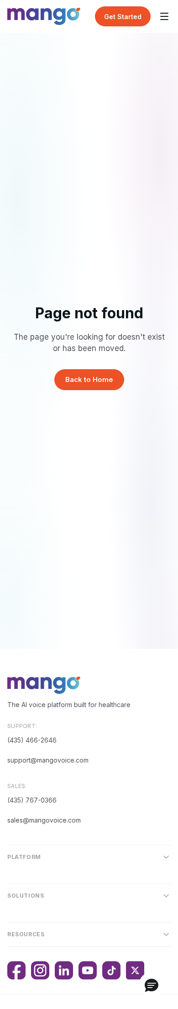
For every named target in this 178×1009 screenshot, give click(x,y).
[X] (135, 970)
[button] (151, 985)
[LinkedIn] (64, 970)
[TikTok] (111, 970)
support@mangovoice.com (48, 760)
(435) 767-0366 (32, 800)
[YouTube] (88, 970)
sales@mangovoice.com (44, 820)
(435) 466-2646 (32, 740)
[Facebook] (16, 970)
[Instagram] (40, 970)
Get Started (122, 16)
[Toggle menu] (164, 16)
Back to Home (89, 379)
